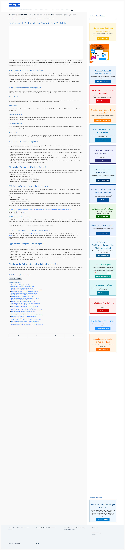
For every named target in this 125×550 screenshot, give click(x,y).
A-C (36, 9)
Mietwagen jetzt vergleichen (103, 120)
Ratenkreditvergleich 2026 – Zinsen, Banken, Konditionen (24, 291)
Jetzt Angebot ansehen (103, 180)
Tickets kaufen (95, 527)
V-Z (67, 9)
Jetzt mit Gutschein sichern (103, 276)
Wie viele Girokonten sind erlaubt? (19, 304)
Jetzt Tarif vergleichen (102, 216)
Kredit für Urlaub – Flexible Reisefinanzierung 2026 (23, 301)
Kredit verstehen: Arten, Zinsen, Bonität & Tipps (22, 299)
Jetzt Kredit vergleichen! (15, 278)
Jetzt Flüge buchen (103, 292)
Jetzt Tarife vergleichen (103, 100)
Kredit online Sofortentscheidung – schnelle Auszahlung (24, 323)
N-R (57, 9)
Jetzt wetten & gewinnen (103, 328)
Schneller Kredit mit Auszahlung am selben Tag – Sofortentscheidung (27, 324)
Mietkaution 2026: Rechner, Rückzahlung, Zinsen (22, 296)
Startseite (11, 18)
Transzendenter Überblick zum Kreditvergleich (22, 313)
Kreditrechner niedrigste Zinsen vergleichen (21, 318)
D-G (41, 9)
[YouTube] (38, 543)
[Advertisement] (45, 4)
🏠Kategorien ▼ (12, 9)
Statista (24, 212)
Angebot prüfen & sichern (102, 140)
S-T (62, 9)
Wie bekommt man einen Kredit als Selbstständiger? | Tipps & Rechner (27, 319)
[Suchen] (72, 10)
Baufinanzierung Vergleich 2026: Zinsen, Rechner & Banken (25, 298)
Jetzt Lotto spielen (102, 310)
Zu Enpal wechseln (103, 38)
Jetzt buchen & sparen (102, 349)
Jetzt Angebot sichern (102, 233)
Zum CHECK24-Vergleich (103, 81)
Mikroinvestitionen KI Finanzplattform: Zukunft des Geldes (24, 306)
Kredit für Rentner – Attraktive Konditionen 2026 (22, 288)
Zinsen (10, 235)
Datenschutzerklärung (96, 532)
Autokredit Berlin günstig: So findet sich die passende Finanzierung (26, 314)
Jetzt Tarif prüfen (103, 199)
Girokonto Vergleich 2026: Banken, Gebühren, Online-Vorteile (25, 303)
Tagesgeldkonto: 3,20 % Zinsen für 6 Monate (21, 284)
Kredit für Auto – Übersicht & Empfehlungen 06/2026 (23, 286)
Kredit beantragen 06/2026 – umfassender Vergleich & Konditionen (26, 289)
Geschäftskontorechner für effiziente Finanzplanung (23, 308)
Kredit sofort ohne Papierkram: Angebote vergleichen (23, 316)
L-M (51, 9)
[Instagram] (36, 543)
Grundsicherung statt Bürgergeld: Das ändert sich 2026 (24, 293)
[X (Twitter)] (36, 335)
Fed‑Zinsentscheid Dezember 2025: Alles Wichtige (23, 311)
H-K (46, 9)
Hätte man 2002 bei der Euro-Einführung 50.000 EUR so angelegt (26, 309)
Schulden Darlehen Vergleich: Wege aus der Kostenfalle (24, 294)
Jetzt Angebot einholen (103, 255)
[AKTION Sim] (99, 53)
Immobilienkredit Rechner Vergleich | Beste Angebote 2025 (25, 321)
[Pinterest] (55, 335)
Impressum (94, 534)
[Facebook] (18, 335)
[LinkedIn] (73, 335)
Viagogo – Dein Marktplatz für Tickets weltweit (46, 527)
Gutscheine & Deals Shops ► (26, 9)
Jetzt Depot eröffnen (103, 519)
